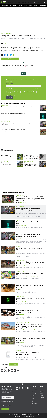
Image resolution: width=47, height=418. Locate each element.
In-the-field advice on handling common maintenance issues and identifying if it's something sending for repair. (30, 291)
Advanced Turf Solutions (24, 356)
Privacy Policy (11, 95)
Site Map (37, 414)
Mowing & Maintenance (7, 33)
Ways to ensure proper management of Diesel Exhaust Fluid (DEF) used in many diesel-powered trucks (30, 332)
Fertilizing (18, 350)
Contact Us (10, 414)
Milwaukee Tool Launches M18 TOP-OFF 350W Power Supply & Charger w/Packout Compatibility (30, 198)
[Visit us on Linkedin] (2, 370)
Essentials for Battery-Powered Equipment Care (13, 113)
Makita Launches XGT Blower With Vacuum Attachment (30, 339)
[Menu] (45, 2)
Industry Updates (20, 271)
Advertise (16, 414)
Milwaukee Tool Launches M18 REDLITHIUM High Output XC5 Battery (30, 263)
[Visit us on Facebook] (9, 370)
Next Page (13, 364)
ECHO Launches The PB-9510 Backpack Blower (13, 129)
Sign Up (10, 97)
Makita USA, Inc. (22, 342)
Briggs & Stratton (23, 225)
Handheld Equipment (20, 195)
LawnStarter (22, 314)
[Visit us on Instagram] (12, 370)
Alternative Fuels (20, 220)
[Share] (5, 55)
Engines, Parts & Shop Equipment (23, 232)
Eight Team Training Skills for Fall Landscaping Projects (27, 311)
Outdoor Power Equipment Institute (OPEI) (28, 276)
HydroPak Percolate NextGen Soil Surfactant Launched (27, 353)
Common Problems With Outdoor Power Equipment (29, 286)
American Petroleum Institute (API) (27, 329)
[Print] (2, 55)
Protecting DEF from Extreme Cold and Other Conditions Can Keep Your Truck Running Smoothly (29, 326)
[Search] (42, 2)
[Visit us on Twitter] (5, 370)
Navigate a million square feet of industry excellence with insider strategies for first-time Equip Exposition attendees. (30, 279)
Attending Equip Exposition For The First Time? (29, 274)
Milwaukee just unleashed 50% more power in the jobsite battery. (30, 267)
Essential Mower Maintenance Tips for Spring (8, 156)
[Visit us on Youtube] (18, 370)
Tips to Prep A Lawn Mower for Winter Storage (8, 163)
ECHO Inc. (6, 43)
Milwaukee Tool (22, 202)
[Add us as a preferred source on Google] (14, 55)
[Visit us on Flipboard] (15, 370)
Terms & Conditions (30, 414)
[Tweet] (11, 55)
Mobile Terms (37, 94)
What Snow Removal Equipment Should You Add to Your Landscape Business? (31, 157)
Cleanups (18, 246)
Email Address (9, 83)
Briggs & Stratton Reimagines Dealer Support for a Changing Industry (18, 106)
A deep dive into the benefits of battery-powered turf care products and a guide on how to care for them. (29, 228)
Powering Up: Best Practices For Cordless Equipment (30, 299)
